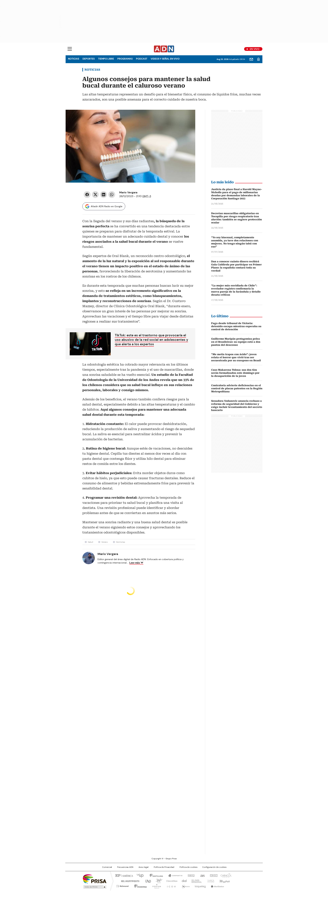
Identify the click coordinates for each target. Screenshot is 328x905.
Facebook (87, 194)
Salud (90, 542)
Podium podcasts (155, 885)
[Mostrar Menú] (70, 49)
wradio (157, 880)
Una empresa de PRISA (94, 878)
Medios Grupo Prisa (94, 887)
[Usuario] (258, 59)
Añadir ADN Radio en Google (106, 206)
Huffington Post (129, 880)
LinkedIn (103, 194)
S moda (185, 885)
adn (213, 875)
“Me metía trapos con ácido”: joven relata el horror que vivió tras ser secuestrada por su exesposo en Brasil (236, 357)
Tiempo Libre (106, 58)
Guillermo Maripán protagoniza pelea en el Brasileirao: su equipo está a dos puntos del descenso (235, 341)
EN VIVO (254, 49)
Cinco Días (170, 880)
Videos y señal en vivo (165, 58)
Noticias (73, 58)
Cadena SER (190, 875)
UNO (147, 880)
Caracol (226, 875)
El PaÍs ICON (170, 885)
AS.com (202, 875)
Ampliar (188, 116)
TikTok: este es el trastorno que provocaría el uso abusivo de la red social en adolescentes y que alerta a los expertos (151, 339)
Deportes (89, 58)
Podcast (141, 58)
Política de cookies (188, 867)
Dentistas (120, 542)
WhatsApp (111, 194)
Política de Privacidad (164, 867)
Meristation (217, 885)
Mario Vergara (128, 192)
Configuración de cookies (214, 867)
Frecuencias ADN (125, 867)
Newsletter (251, 59)
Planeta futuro (210, 880)
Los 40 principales (138, 875)
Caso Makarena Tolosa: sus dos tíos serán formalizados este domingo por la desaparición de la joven (235, 372)
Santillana (154, 875)
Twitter (95, 194)
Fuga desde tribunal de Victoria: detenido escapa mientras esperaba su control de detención (236, 326)
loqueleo (200, 885)
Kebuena (224, 880)
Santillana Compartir (173, 875)
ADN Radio (164, 49)
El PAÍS (123, 875)
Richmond (122, 885)
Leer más (134, 562)
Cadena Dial (183, 880)
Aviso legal (143, 867)
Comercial (107, 867)
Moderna (140, 885)
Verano (104, 542)
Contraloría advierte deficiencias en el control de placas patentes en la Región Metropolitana (236, 388)
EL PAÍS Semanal (196, 880)
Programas (125, 58)
